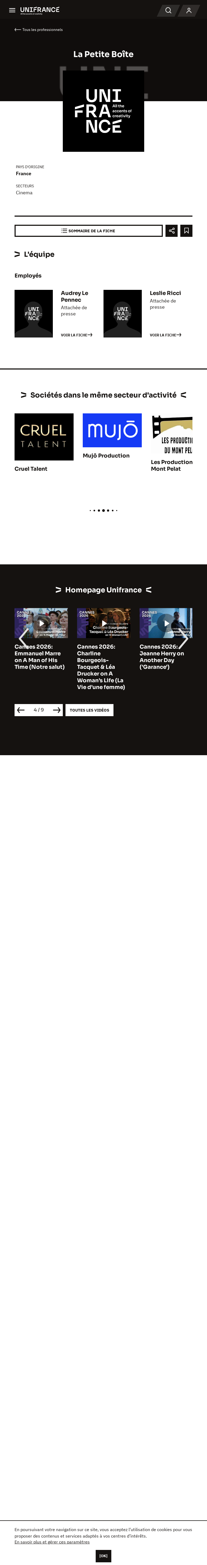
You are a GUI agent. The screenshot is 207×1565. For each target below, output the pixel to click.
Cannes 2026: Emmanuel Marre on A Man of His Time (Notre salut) (40, 656)
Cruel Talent (31, 469)
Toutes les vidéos (89, 710)
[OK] (103, 1555)
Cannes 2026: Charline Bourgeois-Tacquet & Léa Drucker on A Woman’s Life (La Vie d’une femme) (101, 667)
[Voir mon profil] (189, 11)
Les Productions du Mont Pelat (177, 465)
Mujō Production (106, 455)
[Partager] (171, 231)
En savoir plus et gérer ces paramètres (52, 1542)
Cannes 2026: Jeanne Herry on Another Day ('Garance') (162, 656)
